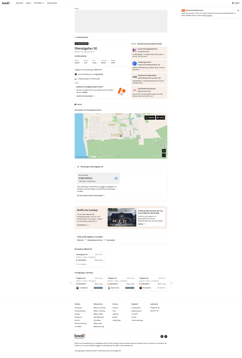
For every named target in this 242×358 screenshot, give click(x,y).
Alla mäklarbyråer (99, 317)
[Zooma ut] (164, 155)
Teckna (147, 51)
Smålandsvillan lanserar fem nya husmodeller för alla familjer (150, 212)
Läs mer (209, 15)
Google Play (153, 308)
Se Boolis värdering (80, 56)
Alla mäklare (97, 320)
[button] (121, 135)
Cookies (133, 317)
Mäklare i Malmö (98, 314)
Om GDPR (134, 314)
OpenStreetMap (79, 157)
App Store (153, 311)
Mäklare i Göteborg (99, 311)
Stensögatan (110, 240)
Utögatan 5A (143, 278)
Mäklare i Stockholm (100, 308)
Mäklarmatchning (99, 326)
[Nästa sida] (171, 283)
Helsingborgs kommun (95, 240)
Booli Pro (77, 320)
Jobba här (115, 314)
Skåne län (80, 240)
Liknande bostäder (82, 37)
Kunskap (77, 314)
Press (114, 311)
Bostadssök (78, 308)
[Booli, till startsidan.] (6, 3)
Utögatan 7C (112, 278)
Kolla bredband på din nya (149, 78)
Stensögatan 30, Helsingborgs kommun (88, 110)
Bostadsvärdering (80, 311)
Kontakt (114, 317)
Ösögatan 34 (80, 278)
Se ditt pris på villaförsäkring (149, 65)
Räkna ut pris (147, 91)
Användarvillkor (136, 308)
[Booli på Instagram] (162, 336)
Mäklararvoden (98, 323)
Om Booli (115, 308)
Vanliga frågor (116, 320)
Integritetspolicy (136, 311)
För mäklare (78, 326)
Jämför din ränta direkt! (84, 96)
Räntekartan (78, 317)
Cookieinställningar (137, 320)
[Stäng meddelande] (238, 10)
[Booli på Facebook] (165, 336)
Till (81, 225)
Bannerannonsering (80, 323)
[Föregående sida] (71, 283)
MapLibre (86, 157)
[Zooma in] (164, 151)
